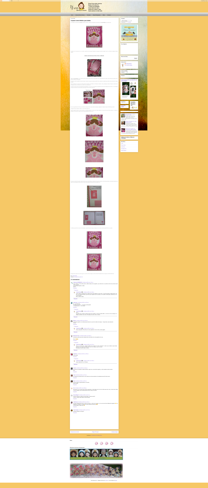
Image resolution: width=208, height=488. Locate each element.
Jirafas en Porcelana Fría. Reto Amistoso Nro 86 (131, 122)
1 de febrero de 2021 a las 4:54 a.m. (83, 302)
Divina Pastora (123, 150)
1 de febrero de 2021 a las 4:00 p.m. (88, 360)
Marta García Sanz (76, 335)
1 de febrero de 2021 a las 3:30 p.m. (88, 292)
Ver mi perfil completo (128, 65)
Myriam (74, 320)
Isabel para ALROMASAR (77, 282)
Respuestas (76, 290)
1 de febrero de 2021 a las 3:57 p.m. (88, 344)
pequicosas (75, 302)
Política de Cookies (125, 137)
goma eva (81, 276)
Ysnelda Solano (78, 292)
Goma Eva (123, 146)
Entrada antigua (115, 431)
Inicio (122, 143)
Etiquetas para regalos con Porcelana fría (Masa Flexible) (131, 129)
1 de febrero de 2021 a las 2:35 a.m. (87, 282)
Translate (129, 22)
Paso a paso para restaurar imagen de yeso (130, 114)
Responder (75, 288)
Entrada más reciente (75, 431)
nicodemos (106, 480)
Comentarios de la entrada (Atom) (96, 435)
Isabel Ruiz (75, 353)
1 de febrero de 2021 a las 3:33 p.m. (88, 311)
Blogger (116, 480)
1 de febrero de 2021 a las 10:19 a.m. (82, 320)
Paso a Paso (123, 145)
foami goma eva (76, 276)
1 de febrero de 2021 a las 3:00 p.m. (83, 353)
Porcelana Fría (123, 148)
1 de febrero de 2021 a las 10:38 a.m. (85, 335)
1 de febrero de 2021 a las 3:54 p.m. (88, 328)
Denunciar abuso (123, 106)
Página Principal (95, 431)
